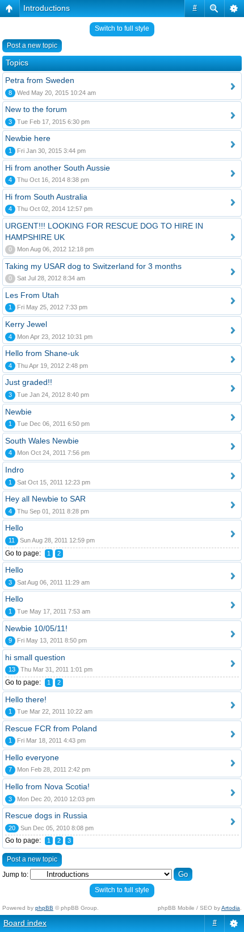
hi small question (35, 657)
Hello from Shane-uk (42, 353)
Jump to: (15, 875)
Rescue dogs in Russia (46, 815)
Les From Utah (32, 295)
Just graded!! (28, 382)
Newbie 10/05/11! (36, 628)
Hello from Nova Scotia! (47, 786)
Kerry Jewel (26, 324)
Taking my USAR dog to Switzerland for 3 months (93, 266)
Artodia (230, 908)
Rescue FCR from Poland (51, 728)
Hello (14, 527)
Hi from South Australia (46, 196)
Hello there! (26, 699)
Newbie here (28, 138)
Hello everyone (32, 757)
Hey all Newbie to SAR (45, 498)
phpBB (44, 908)
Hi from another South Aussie (57, 167)
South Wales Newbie (42, 440)
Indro (14, 469)
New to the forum (36, 109)
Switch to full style (122, 28)
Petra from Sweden (39, 80)
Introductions (46, 8)
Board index (25, 922)
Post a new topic (32, 45)
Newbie (18, 411)
